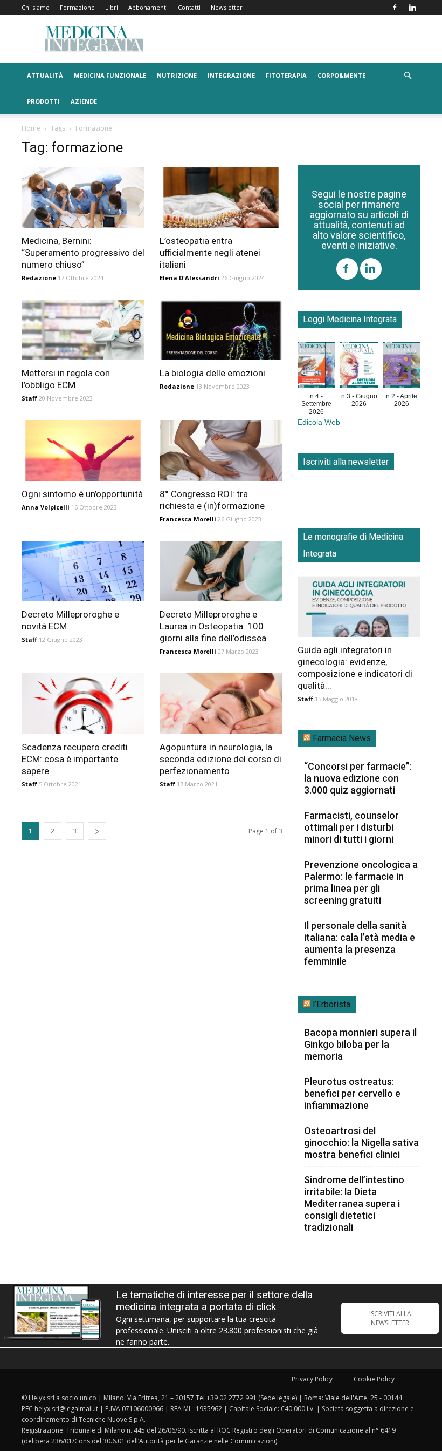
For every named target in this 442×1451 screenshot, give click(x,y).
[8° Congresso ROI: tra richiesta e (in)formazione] (221, 450)
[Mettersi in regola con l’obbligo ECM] (83, 330)
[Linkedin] (412, 7)
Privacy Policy (312, 1379)
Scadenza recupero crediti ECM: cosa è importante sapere (75, 759)
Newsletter (227, 7)
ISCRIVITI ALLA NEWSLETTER (390, 1318)
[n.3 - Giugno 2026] (358, 367)
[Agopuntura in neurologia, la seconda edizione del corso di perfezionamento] (221, 703)
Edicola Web (319, 422)
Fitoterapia (286, 75)
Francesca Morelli (188, 519)
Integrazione (231, 75)
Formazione (77, 7)
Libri (111, 7)
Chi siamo (36, 7)
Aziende (84, 101)
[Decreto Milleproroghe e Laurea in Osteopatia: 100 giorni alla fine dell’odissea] (221, 571)
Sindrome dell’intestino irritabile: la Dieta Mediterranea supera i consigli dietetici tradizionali (354, 1203)
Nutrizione (177, 75)
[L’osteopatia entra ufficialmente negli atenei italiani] (221, 197)
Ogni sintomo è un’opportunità (82, 494)
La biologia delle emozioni (212, 373)
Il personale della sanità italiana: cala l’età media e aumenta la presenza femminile (359, 943)
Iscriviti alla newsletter (346, 462)
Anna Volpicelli (46, 507)
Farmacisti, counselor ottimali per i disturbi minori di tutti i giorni (351, 827)
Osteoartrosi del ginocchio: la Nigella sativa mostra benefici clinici (361, 1142)
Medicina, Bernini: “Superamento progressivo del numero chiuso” (83, 252)
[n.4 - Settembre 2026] (316, 367)
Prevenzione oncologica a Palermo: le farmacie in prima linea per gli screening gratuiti (361, 882)
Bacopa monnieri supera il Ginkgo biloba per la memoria (360, 1044)
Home (31, 128)
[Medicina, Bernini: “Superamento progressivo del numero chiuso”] (83, 197)
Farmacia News (342, 738)
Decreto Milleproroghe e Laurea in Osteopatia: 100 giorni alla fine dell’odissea (213, 626)
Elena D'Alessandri (189, 278)
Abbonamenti (148, 7)
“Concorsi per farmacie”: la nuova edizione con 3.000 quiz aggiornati (358, 778)
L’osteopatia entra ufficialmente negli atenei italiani (210, 252)
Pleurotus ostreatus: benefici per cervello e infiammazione (352, 1093)
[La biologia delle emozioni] (221, 330)
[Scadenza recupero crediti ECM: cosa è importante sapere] (83, 703)
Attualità (45, 75)
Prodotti (43, 101)
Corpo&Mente (341, 75)
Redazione (39, 278)
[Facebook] (394, 7)
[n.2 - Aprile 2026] (401, 367)
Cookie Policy (374, 1379)
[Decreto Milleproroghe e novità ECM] (83, 571)
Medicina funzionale (110, 75)
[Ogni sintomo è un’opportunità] (83, 450)
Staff (29, 398)
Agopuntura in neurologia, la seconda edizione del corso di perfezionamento (220, 759)
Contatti (189, 7)
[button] (407, 76)
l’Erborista (331, 1004)
